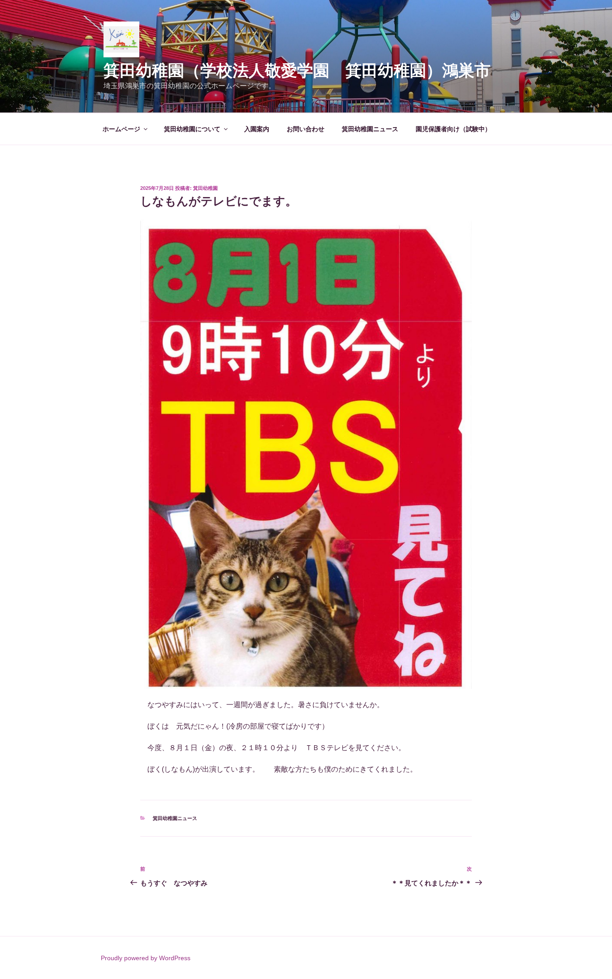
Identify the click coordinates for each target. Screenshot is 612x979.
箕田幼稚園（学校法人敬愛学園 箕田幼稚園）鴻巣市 (305, 70)
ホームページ (121, 129)
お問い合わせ (305, 129)
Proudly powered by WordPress (145, 958)
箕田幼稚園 (205, 188)
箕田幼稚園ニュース (370, 129)
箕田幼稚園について (192, 129)
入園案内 (256, 129)
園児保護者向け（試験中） (453, 129)
